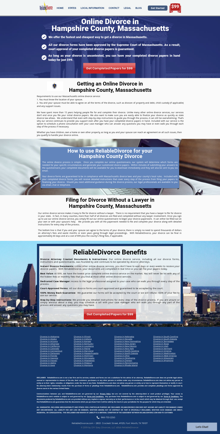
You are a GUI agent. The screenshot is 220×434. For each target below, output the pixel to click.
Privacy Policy (105, 394)
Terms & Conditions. (171, 396)
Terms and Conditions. (95, 396)
